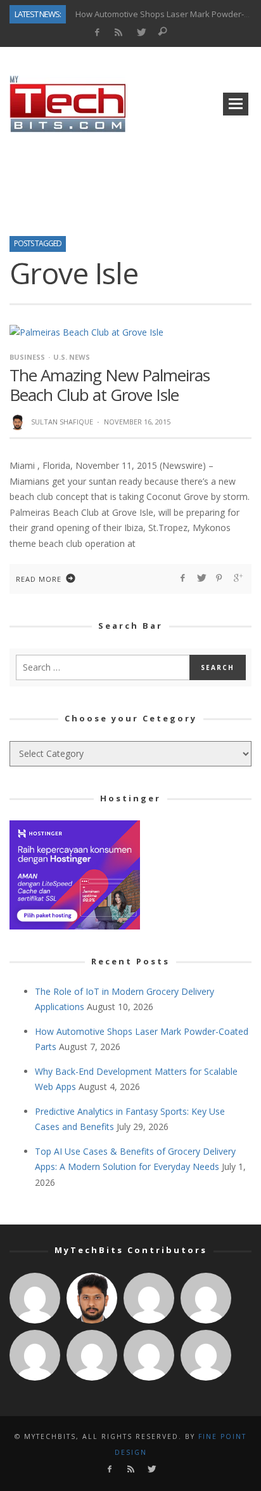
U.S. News (71, 357)
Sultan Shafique (62, 421)
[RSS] (119, 32)
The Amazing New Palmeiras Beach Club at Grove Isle (110, 385)
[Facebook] (96, 32)
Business (27, 357)
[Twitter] (141, 32)
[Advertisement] (130, 180)
